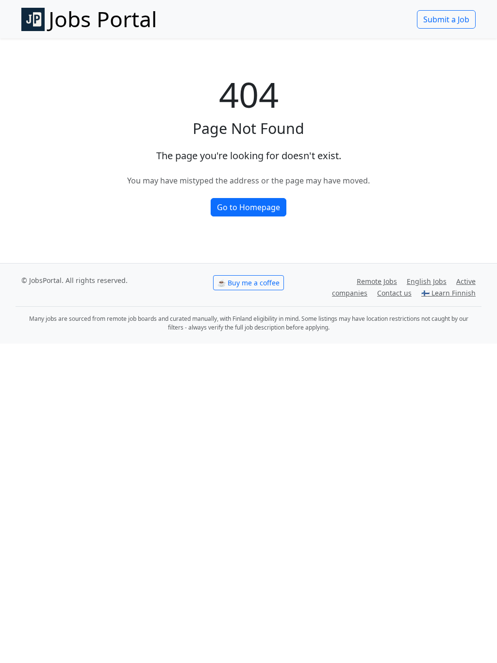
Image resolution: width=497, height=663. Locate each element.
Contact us (394, 293)
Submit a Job (446, 19)
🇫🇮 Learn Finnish (448, 293)
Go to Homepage (248, 207)
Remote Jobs (377, 281)
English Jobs (427, 281)
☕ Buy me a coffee (248, 282)
